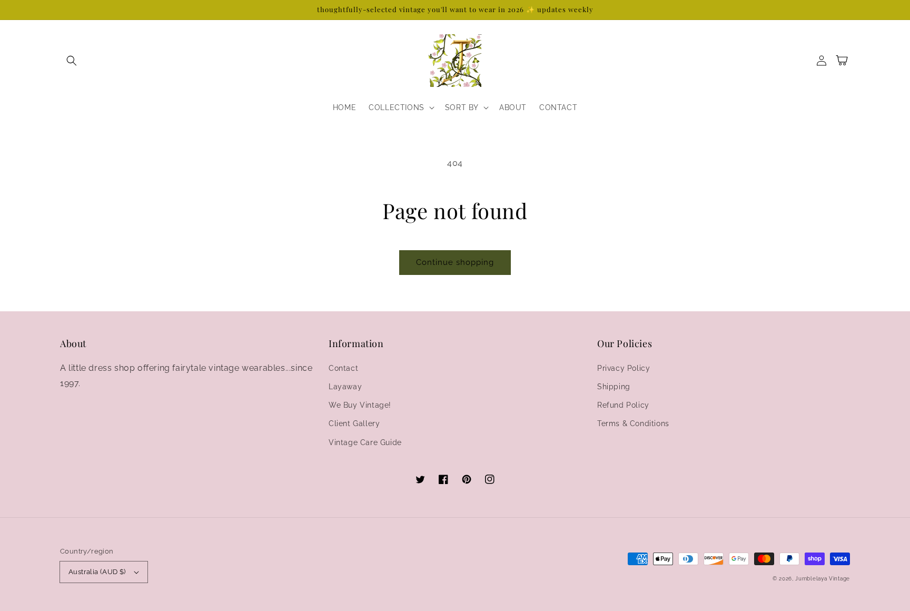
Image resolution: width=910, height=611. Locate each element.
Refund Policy (623, 405)
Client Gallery (354, 423)
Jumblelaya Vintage (822, 579)
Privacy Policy (623, 368)
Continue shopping (455, 262)
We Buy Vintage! (360, 405)
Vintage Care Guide (365, 442)
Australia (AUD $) (97, 572)
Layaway (345, 386)
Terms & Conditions (633, 423)
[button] (71, 60)
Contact (343, 368)
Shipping (613, 386)
